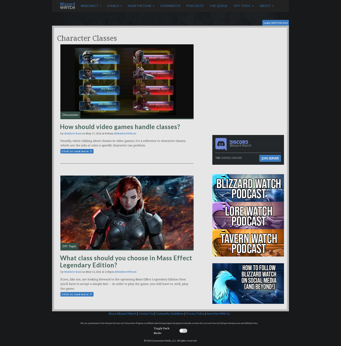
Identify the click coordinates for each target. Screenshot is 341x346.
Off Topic (243, 5)
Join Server (270, 158)
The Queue (219, 5)
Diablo (113, 5)
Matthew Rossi (73, 133)
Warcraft (90, 5)
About (266, 5)
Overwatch (170, 5)
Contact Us (146, 313)
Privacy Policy (195, 313)
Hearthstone (140, 5)
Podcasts (195, 5)
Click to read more (76, 151)
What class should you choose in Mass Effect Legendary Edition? (126, 261)
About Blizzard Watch (122, 313)
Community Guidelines (169, 313)
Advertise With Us (218, 313)
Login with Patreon (276, 22)
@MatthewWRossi (125, 133)
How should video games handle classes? (120, 126)
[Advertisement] (249, 55)
